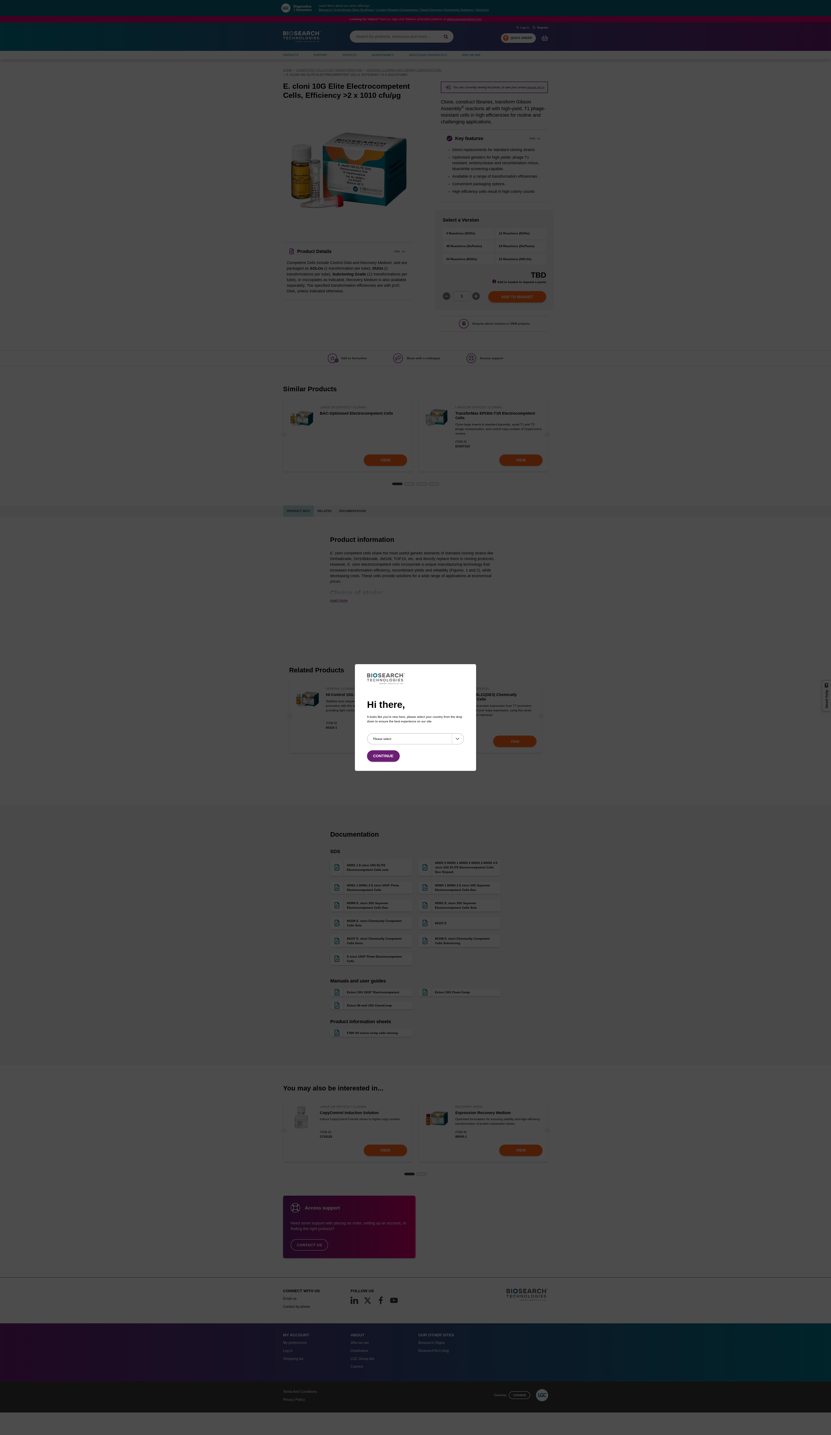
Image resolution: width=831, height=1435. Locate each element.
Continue (383, 756)
